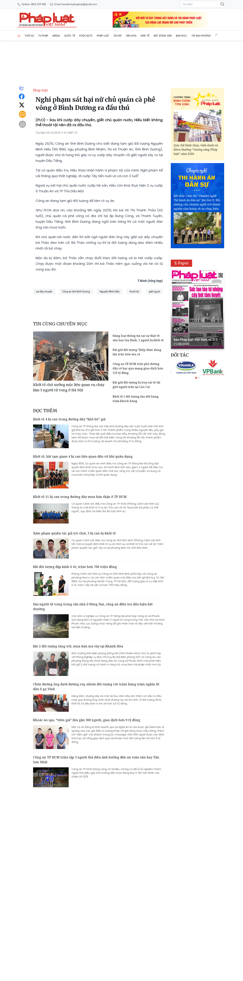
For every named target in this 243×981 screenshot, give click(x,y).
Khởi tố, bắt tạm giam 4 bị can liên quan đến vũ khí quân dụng (83, 456)
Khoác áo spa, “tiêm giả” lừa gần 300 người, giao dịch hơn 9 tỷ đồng (86, 720)
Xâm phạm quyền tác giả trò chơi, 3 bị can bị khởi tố (74, 533)
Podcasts (86, 35)
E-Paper (182, 263)
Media (56, 35)
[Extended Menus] (216, 35)
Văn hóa (131, 35)
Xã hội (117, 35)
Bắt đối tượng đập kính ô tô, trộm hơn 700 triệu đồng (75, 567)
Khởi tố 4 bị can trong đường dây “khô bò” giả (69, 419)
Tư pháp (43, 35)
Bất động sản (163, 35)
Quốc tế (69, 35)
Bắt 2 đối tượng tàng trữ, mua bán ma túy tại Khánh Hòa (78, 646)
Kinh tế (145, 35)
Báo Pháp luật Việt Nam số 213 (196, 339)
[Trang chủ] (18, 35)
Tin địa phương (201, 35)
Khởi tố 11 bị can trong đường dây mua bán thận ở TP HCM (79, 497)
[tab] (196, 378)
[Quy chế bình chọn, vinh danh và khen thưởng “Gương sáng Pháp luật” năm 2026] (197, 126)
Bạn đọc (181, 35)
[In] (22, 124)
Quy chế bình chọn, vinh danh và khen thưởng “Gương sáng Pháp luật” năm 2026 (196, 149)
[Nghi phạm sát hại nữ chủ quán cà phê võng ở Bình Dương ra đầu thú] (47, 20)
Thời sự (29, 35)
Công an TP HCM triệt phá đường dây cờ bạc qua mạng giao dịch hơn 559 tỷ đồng (138, 368)
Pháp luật (103, 35)
